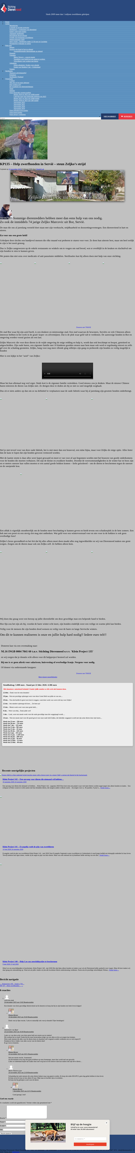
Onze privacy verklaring (17, 114)
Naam (2, 1122)
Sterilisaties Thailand (16, 77)
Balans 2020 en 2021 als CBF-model (26, 100)
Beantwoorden (29, 1002)
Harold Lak (40, 169)
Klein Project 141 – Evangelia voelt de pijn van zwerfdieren (28, 847)
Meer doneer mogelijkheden (47, 677)
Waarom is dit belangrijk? (17, 73)
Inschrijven (90, 1144)
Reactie (3, 1118)
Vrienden (12, 55)
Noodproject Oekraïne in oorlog (20, 44)
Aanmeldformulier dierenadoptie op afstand (28, 51)
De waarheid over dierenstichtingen (21, 87)
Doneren (128, 116)
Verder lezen (105, 788)
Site (1, 1129)
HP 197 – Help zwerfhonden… (11, 986)
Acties (7, 24)
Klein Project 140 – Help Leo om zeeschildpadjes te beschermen (30, 961)
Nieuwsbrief (110, 116)
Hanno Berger (13, 1015)
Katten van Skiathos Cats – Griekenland (27, 67)
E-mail (3, 1126)
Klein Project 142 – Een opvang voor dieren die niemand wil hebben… (33, 779)
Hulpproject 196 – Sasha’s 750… (12, 984)
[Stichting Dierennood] (10, 12)
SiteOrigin (15, 1152)
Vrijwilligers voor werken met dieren (26, 61)
